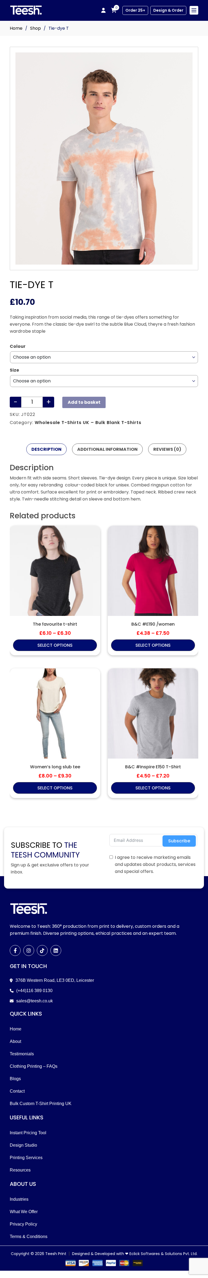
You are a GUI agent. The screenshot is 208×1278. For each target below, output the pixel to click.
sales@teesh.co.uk (34, 1001)
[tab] (46, 449)
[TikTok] (42, 950)
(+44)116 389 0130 (34, 990)
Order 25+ (135, 10)
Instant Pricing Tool (28, 1132)
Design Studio (23, 1145)
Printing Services (26, 1157)
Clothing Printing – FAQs (33, 1066)
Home (16, 28)
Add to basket (84, 402)
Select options (55, 645)
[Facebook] (15, 950)
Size (14, 370)
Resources (20, 1170)
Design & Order (168, 10)
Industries (19, 1199)
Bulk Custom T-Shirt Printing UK (41, 1103)
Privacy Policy (23, 1224)
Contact (17, 1091)
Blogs (15, 1078)
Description (46, 449)
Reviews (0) (167, 449)
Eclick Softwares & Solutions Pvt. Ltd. (163, 1253)
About (15, 1041)
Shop (35, 28)
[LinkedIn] (55, 950)
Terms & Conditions (28, 1236)
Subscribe (179, 841)
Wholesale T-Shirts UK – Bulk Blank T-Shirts (88, 422)
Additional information (107, 449)
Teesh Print (55, 1253)
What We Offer (24, 1211)
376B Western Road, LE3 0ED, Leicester (54, 980)
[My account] (103, 10)
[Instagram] (28, 950)
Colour (17, 346)
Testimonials (22, 1054)
